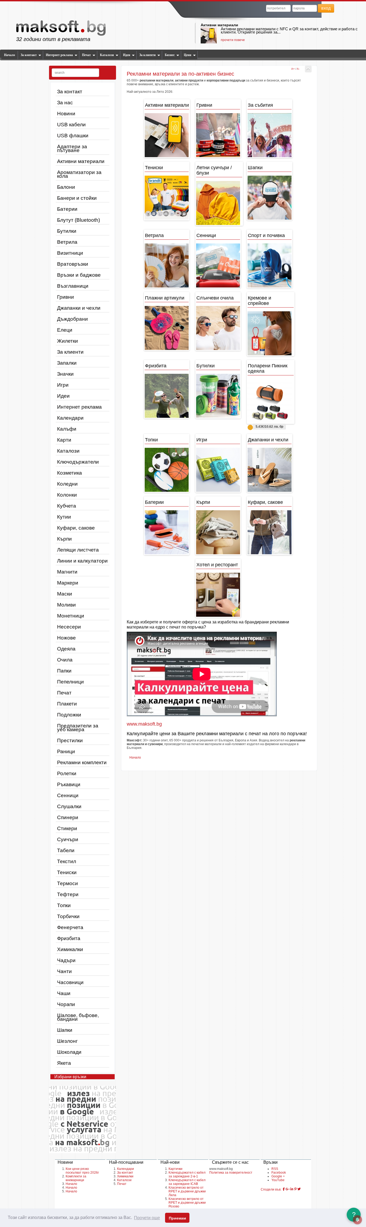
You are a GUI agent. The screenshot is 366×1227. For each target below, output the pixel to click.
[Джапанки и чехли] (270, 470)
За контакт (29, 55)
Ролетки (66, 773)
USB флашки (72, 135)
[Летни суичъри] (219, 203)
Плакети (67, 704)
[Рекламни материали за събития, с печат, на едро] (270, 135)
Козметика (69, 473)
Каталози (107, 55)
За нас (65, 102)
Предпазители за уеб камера (77, 727)
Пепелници (70, 682)
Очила (65, 660)
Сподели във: (271, 1189)
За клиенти (147, 55)
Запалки (67, 363)
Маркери (67, 583)
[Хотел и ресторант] (218, 595)
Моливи (66, 605)
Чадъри (66, 960)
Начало (9, 55)
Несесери (69, 627)
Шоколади (69, 1052)
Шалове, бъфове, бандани (78, 1017)
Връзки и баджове (79, 275)
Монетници (70, 616)
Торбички (68, 916)
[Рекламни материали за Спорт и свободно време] (270, 265)
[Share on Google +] (288, 1189)
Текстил (66, 861)
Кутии (64, 517)
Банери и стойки (77, 198)
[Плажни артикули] (167, 328)
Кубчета (66, 506)
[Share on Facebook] (284, 1189)
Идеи (126, 55)
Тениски (67, 872)
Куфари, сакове (76, 528)
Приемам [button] (177, 1218)
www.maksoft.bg (144, 724)
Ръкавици (68, 784)
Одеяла (66, 649)
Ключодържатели (78, 462)
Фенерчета (70, 927)
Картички (175, 1169)
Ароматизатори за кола (79, 174)
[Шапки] (270, 198)
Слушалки (69, 806)
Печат (86, 55)
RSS (274, 1169)
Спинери (67, 817)
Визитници (70, 253)
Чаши (63, 993)
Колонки (67, 495)
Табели (65, 850)
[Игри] (218, 470)
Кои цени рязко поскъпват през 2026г (82, 1170)
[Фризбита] (167, 396)
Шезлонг (67, 1041)
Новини (66, 113)
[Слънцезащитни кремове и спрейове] (271, 333)
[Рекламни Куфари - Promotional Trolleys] (270, 532)
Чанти (64, 971)
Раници (66, 751)
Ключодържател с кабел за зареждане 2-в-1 (187, 1174)
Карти (64, 440)
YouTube (278, 1180)
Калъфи (66, 429)
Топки (64, 905)
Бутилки (66, 231)
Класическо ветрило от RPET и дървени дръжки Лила (187, 1191)
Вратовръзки (72, 264)
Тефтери (68, 894)
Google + (278, 1176)
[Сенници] (218, 265)
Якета (64, 1063)
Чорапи (66, 1004)
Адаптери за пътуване (72, 148)
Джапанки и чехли (78, 308)
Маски (64, 594)
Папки (64, 671)
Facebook (278, 1172)
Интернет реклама (59, 55)
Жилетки (67, 341)
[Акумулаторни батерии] (167, 532)
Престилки (70, 740)
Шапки (64, 1030)
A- (298, 68)
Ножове (66, 638)
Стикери (67, 828)
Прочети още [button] (147, 1217)
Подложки (69, 715)
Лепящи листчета (78, 550)
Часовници (70, 982)
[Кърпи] (218, 532)
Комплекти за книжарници (76, 1178)
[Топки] (167, 470)
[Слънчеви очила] (218, 328)
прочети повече (233, 40)
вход (326, 8)
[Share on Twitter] (299, 1189)
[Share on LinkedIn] (291, 1189)
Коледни (67, 484)
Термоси (67, 883)
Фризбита (68, 938)
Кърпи (64, 539)
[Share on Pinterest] (295, 1189)
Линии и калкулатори (82, 561)
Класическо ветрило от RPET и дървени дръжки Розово (187, 1202)
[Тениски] (167, 198)
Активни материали (219, 25)
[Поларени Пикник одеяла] (271, 401)
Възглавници (72, 286)
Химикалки (70, 949)
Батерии (67, 209)
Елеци (64, 330)
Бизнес (170, 55)
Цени (187, 55)
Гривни (65, 297)
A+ (293, 68)
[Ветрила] (167, 265)
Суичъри (67, 839)
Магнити (67, 572)
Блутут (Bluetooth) (78, 220)
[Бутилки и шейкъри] (218, 396)
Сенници (68, 795)
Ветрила (67, 242)
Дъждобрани (72, 319)
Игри (63, 385)
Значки (65, 374)
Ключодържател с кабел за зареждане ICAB (187, 1182)
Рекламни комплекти (82, 762)
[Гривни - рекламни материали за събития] (218, 135)
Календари (70, 418)
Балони (66, 187)
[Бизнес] (167, 135)
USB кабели (71, 124)
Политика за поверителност (230, 1172)
